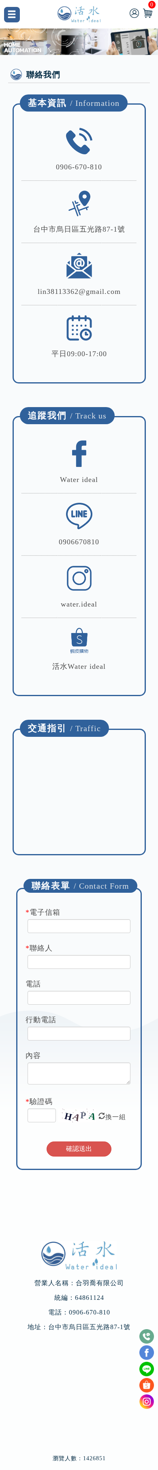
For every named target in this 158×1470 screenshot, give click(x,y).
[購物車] (147, 13)
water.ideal (79, 604)
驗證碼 (39, 1102)
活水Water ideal (79, 666)
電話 (33, 984)
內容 (33, 1056)
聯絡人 (39, 948)
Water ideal (79, 479)
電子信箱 (43, 912)
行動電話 (41, 1020)
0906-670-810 (79, 167)
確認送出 (79, 1148)
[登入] (134, 13)
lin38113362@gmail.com (79, 291)
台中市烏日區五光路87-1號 (89, 1327)
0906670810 (79, 542)
